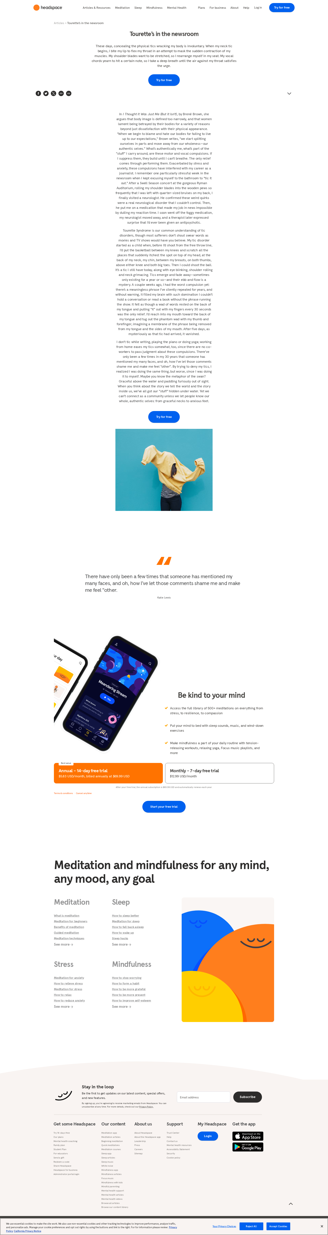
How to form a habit (125, 983)
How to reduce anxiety (69, 1000)
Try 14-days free (62, 1133)
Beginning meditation (112, 1141)
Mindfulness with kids (111, 1182)
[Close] (322, 1226)
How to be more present (128, 995)
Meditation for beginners (70, 921)
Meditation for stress (68, 989)
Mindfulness (154, 7)
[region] (164, 1226)
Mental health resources (179, 1145)
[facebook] (38, 93)
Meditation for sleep (126, 921)
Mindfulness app (109, 1170)
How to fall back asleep (128, 927)
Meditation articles (110, 1137)
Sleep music (107, 1162)
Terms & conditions (63, 793)
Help (246, 7)
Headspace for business (65, 1170)
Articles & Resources (96, 7)
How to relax (63, 995)
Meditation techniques (69, 938)
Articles (59, 23)
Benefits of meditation (69, 927)
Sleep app (106, 1153)
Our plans (58, 1137)
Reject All (251, 1226)
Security (171, 1153)
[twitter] (46, 93)
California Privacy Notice (27, 1231)
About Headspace (143, 1133)
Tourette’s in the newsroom (85, 23)
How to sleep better (125, 915)
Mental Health (176, 7)
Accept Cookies (278, 1226)
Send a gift (59, 1157)
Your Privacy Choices (224, 1226)
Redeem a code (61, 1162)
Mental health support (112, 1190)
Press (137, 1145)
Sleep (138, 7)
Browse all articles (110, 1203)
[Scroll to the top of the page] (290, 1203)
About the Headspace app (147, 1137)
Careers (138, 1149)
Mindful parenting (110, 1186)
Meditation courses (111, 1149)
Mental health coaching (65, 1141)
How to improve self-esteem (131, 1000)
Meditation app (109, 1133)
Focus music (107, 1178)
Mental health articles (112, 1194)
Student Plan (60, 1149)
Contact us (172, 1141)
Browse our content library (114, 1207)
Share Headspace (62, 1166)
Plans (201, 7)
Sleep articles (108, 1157)
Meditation (122, 7)
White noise (107, 1166)
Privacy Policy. (146, 1106)
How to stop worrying (126, 978)
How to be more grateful (129, 989)
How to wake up (123, 932)
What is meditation (66, 915)
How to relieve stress (68, 983)
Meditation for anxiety (69, 978)
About (234, 7)
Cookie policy (173, 1157)
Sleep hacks (120, 938)
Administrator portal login (66, 1174)
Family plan (59, 1145)
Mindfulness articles (111, 1174)
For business (218, 7)
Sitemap (138, 1153)
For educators (61, 1153)
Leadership (140, 1141)
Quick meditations (110, 1145)
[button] (68, 93)
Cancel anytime (84, 793)
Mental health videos (111, 1199)
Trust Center (173, 1133)
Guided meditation (66, 932)
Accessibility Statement (178, 1149)
